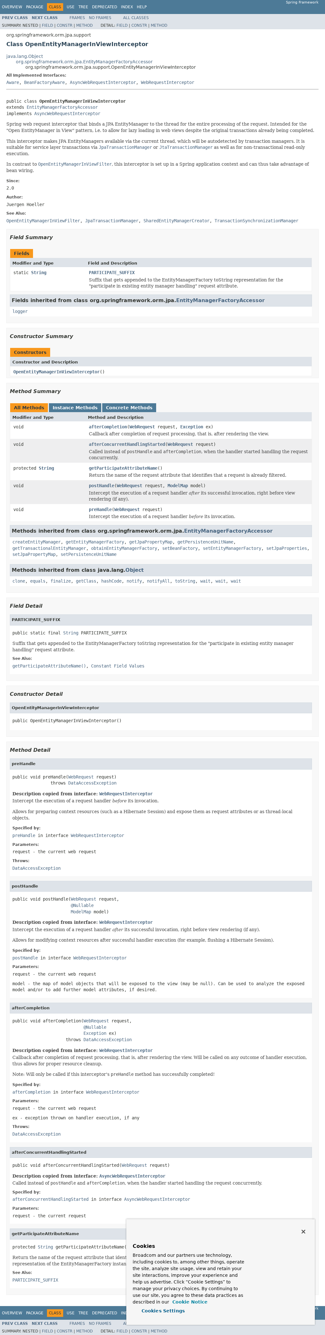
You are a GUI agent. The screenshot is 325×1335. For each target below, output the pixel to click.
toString (185, 581)
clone (18, 581)
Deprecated (104, 7)
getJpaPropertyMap (150, 541)
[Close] (303, 1232)
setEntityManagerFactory (232, 548)
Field (47, 25)
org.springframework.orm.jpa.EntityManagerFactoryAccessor (84, 61)
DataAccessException (92, 782)
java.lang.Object (24, 56)
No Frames (100, 18)
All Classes (136, 18)
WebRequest (142, 426)
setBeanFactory (180, 548)
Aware (12, 82)
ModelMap (178, 485)
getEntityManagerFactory (95, 541)
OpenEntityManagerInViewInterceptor (56, 371)
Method (84, 25)
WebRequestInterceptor (167, 82)
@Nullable (82, 905)
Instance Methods (75, 407)
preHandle (100, 509)
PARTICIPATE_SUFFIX (112, 272)
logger (20, 311)
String (38, 272)
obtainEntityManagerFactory (124, 548)
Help (142, 7)
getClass (86, 581)
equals (37, 581)
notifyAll (158, 581)
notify (134, 581)
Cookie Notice (189, 1301)
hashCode (111, 581)
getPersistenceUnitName (205, 541)
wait (205, 581)
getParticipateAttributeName (123, 468)
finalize (60, 581)
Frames (77, 18)
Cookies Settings (163, 1310)
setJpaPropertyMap (34, 554)
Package (34, 7)
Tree (83, 7)
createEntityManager (36, 541)
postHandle (101, 485)
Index (127, 7)
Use (71, 7)
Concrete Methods (129, 407)
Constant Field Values (117, 665)
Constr (64, 25)
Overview (12, 7)
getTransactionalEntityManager (49, 548)
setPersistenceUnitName (88, 554)
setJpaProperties (286, 548)
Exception (191, 426)
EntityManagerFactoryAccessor (62, 107)
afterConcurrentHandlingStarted (127, 444)
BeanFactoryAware (44, 82)
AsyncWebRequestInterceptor (103, 82)
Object (134, 570)
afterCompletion (108, 426)
